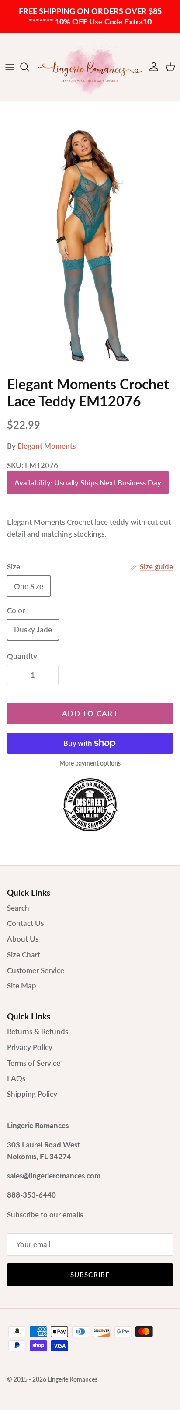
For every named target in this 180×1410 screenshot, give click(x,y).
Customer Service (35, 970)
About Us (22, 938)
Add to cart (90, 713)
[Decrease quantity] (15, 675)
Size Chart (23, 954)
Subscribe (90, 1274)
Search (18, 907)
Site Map (21, 985)
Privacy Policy (29, 1047)
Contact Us (25, 923)
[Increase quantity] (50, 675)
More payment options (90, 763)
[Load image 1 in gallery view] (90, 236)
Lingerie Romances (72, 1379)
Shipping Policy (32, 1093)
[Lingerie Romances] (90, 67)
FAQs (16, 1078)
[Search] (28, 66)
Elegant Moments (46, 445)
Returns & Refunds (37, 1031)
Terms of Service (33, 1062)
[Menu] (9, 66)
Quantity (22, 656)
